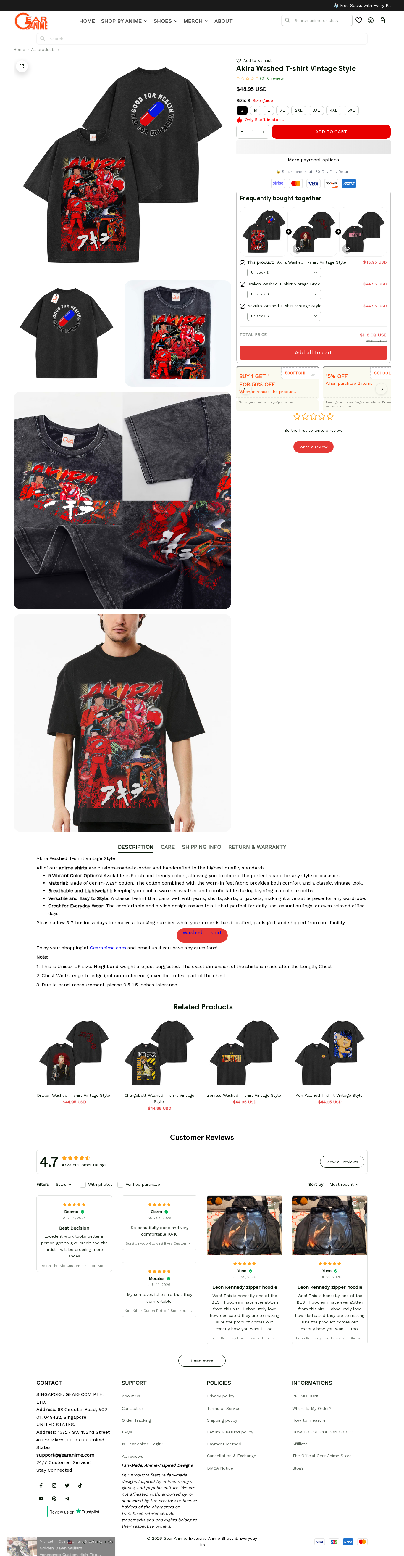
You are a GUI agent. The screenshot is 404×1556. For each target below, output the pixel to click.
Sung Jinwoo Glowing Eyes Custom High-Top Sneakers (159, 1243)
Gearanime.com (108, 948)
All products (43, 49)
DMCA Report (49, 1541)
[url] (65, 1455)
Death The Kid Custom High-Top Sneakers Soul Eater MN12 (74, 1266)
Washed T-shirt (202, 932)
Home (19, 49)
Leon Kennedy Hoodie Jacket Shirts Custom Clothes (244, 1338)
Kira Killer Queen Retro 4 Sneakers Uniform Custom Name (159, 1311)
